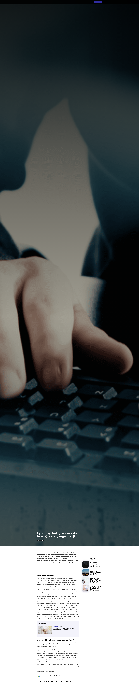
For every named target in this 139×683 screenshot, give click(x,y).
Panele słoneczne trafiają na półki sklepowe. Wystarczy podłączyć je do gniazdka (95, 572)
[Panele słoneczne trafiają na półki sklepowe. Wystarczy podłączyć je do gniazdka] (85, 572)
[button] (93, 2)
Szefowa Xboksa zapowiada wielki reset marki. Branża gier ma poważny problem (95, 564)
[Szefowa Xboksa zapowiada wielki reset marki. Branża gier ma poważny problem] (85, 564)
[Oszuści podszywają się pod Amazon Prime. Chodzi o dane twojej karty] (85, 588)
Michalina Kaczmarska (60, 540)
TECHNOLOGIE (40, 540)
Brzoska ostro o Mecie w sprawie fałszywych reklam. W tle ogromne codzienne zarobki (95, 580)
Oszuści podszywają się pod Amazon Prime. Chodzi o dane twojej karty (95, 588)
